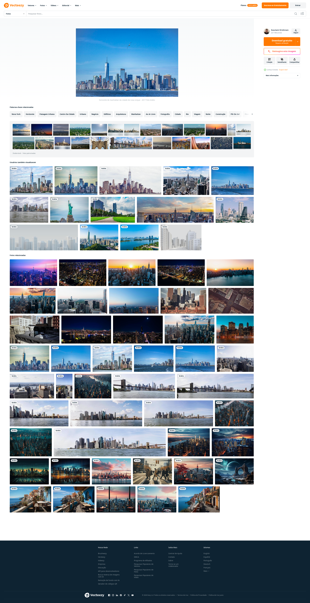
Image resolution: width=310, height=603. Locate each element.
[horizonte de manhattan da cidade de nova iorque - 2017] (31, 180)
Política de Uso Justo (216, 595)
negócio (94, 114)
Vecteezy (101, 557)
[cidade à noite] (33, 272)
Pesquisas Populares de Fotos (143, 570)
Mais (77, 5)
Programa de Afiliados (143, 560)
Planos (243, 5)
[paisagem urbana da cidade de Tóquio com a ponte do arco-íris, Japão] (139, 237)
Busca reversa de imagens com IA (109, 575)
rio (187, 114)
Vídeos (53, 5)
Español (207, 557)
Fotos (42, 5)
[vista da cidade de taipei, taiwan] (99, 237)
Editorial (65, 5)
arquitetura (121, 114)
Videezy (101, 560)
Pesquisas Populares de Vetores (143, 565)
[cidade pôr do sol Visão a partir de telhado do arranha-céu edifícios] (34, 330)
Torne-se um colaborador (173, 565)
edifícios (107, 114)
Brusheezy (102, 553)
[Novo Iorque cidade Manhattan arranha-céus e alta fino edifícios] (183, 301)
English (207, 553)
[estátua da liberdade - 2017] (69, 210)
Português (208, 560)
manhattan (136, 114)
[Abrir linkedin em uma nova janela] (117, 595)
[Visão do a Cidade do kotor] (30, 499)
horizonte (30, 114)
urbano (83, 114)
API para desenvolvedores (108, 571)
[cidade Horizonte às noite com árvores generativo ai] (193, 471)
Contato (171, 557)
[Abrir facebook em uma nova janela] (109, 595)
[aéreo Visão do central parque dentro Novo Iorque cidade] (82, 301)
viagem (197, 114)
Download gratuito (282, 41)
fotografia (165, 114)
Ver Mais (242, 143)
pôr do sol (235, 114)
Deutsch (207, 564)
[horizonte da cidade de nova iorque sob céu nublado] (29, 210)
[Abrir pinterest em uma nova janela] (121, 595)
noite (208, 114)
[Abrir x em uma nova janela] (129, 595)
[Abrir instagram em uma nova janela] (113, 595)
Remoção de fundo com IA (108, 580)
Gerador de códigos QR (107, 584)
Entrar (297, 5)
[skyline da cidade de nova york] (130, 180)
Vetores (31, 5)
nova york (16, 114)
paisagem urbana (47, 114)
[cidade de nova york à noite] (115, 499)
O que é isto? (283, 70)
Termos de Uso (182, 595)
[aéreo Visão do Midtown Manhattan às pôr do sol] (231, 301)
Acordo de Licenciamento (144, 553)
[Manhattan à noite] (235, 330)
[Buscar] (295, 13)
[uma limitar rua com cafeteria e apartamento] (199, 499)
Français (207, 567)
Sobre (170, 560)
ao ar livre (150, 114)
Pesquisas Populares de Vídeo (143, 576)
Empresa (101, 564)
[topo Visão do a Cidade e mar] (74, 499)
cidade (178, 114)
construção (220, 114)
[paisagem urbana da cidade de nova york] (186, 180)
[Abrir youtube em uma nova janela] (133, 595)
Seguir (296, 33)
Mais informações (272, 75)
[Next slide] (250, 114)
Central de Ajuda (175, 553)
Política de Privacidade (198, 595)
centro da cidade (67, 114)
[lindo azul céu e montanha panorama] (234, 471)
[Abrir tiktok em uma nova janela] (125, 595)
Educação (102, 567)
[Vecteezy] (14, 5)
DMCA (136, 557)
